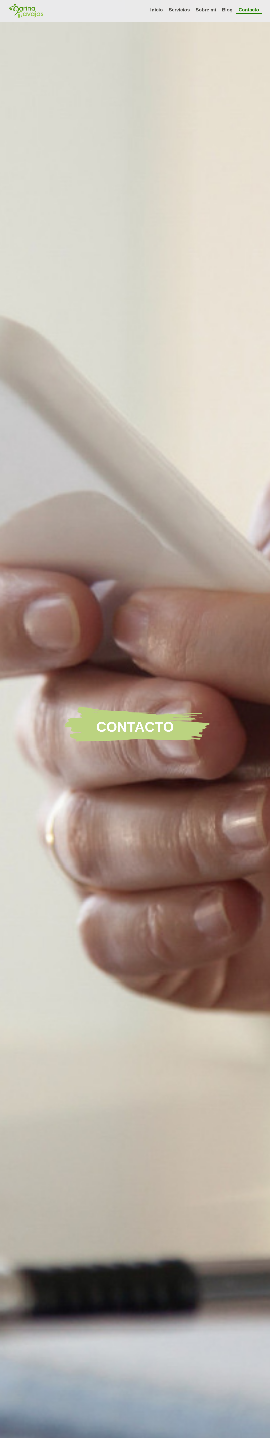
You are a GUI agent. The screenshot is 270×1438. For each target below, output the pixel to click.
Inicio (156, 9)
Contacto (249, 9)
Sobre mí (206, 9)
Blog (227, 9)
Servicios (179, 9)
